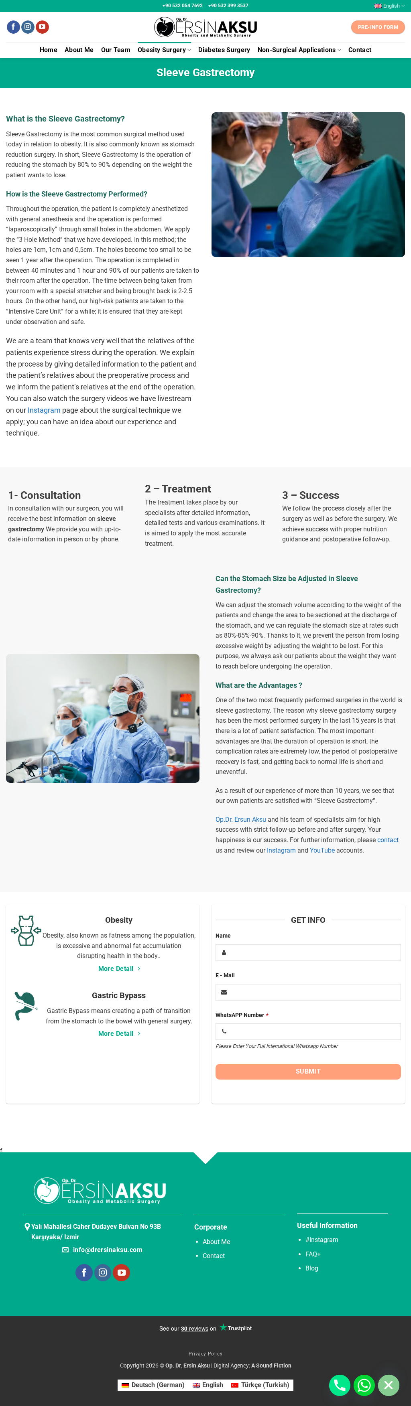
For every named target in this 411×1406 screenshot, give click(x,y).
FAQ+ (313, 1254)
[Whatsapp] (364, 1385)
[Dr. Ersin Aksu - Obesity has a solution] (205, 27)
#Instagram (321, 1240)
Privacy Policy (206, 1354)
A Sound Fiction (270, 1365)
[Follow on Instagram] (28, 27)
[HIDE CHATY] (388, 1385)
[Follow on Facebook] (13, 27)
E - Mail (225, 975)
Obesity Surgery (162, 50)
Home (48, 50)
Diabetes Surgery (224, 50)
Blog (311, 1268)
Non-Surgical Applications (297, 50)
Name (223, 935)
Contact (359, 50)
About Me (79, 50)
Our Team (116, 50)
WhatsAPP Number (242, 1015)
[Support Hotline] (339, 1385)
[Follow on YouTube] (42, 27)
